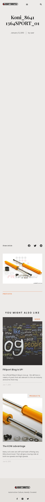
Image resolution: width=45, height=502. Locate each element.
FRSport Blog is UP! (13, 369)
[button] (27, 4)
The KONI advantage (14, 446)
